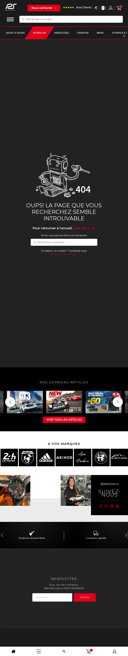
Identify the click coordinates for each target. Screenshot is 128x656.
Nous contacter (42, 8)
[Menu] (39, 651)
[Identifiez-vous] (111, 8)
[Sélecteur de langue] (103, 8)
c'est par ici (84, 228)
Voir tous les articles (64, 419)
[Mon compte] (114, 651)
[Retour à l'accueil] (13, 651)
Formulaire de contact (64, 254)
